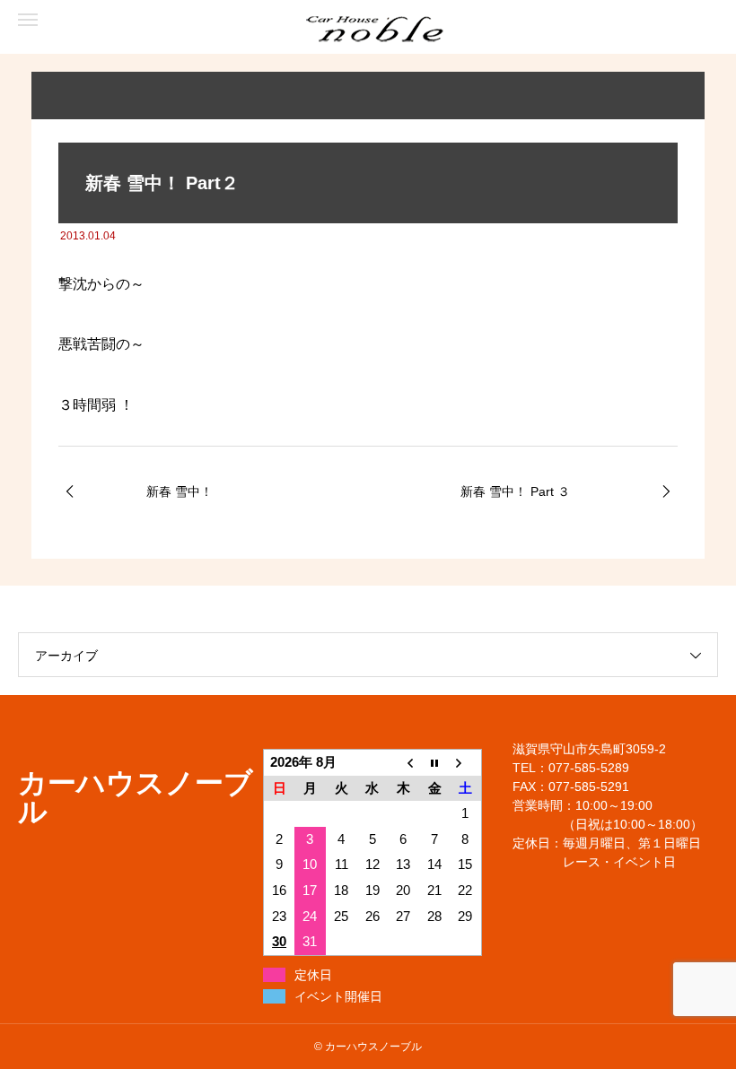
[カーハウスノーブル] (90, 27)
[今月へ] (435, 762)
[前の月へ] (403, 762)
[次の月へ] (465, 762)
